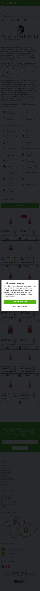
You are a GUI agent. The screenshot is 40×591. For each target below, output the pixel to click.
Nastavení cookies (20, 306)
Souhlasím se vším (20, 301)
